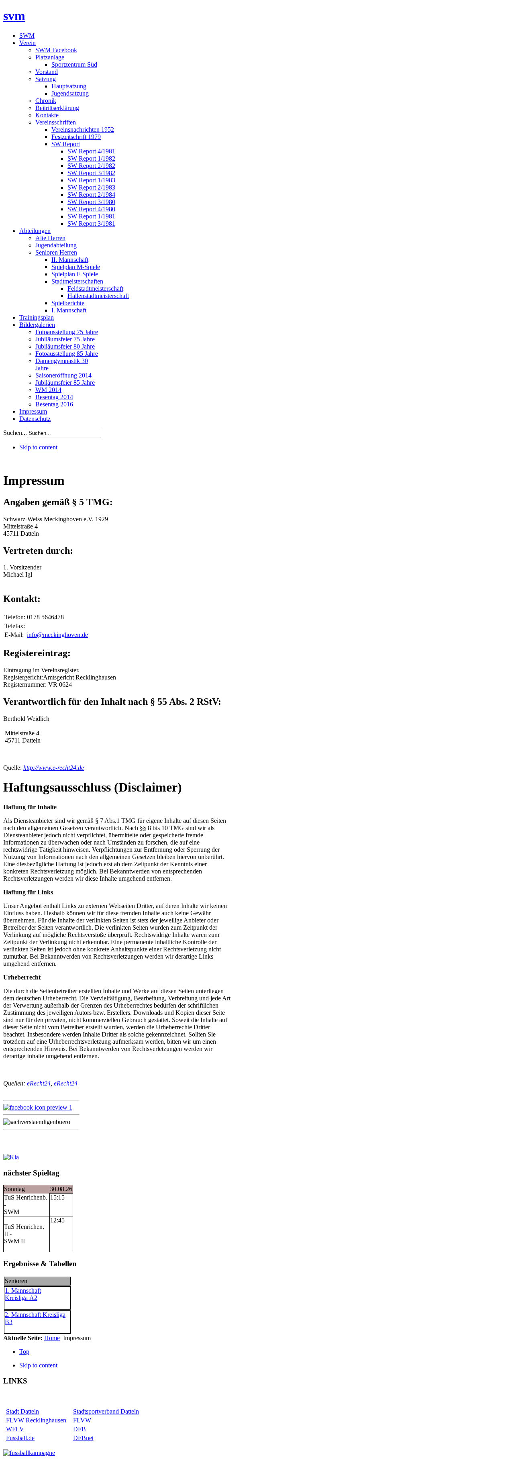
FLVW (82, 1420)
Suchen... (15, 432)
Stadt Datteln (22, 1411)
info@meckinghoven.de (57, 634)
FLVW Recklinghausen (36, 1420)
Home (52, 1337)
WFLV (15, 1429)
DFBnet (83, 1437)
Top (24, 1351)
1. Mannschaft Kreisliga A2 (23, 1294)
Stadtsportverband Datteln (106, 1411)
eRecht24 (39, 1083)
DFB (79, 1429)
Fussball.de (20, 1437)
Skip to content (38, 447)
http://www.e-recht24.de (53, 767)
